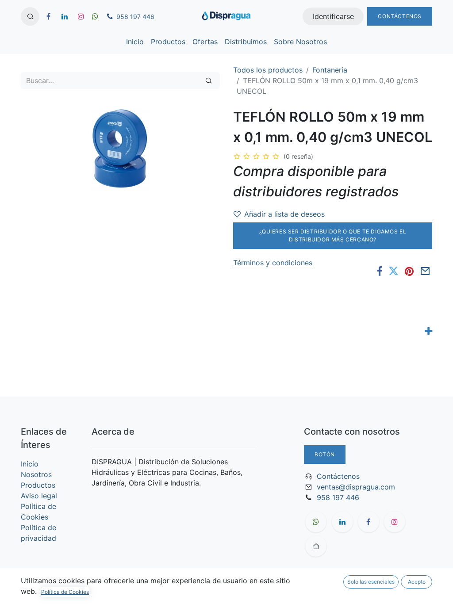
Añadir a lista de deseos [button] (284, 214)
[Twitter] (393, 271)
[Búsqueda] (208, 80)
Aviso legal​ (39, 495)
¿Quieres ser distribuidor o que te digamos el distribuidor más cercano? (333, 235)
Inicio (29, 463)
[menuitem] (135, 41)
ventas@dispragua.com (356, 486)
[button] (30, 16)
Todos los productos (268, 69)
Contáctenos (400, 16)
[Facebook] (379, 271)
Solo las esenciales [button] (371, 581)
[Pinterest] (409, 271)
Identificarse (333, 16)
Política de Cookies (65, 592)
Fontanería (329, 69)
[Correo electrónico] (425, 271)
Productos (38, 485)
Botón (325, 454)
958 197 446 (338, 497)
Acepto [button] (417, 581)
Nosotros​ (36, 474)
